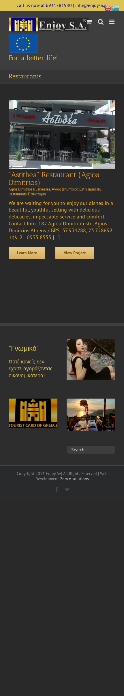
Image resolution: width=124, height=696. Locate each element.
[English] (108, 7)
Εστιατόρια (37, 194)
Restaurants (18, 194)
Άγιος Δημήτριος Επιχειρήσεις (76, 189)
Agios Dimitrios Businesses (29, 189)
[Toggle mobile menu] (112, 22)
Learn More (27, 252)
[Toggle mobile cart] (89, 22)
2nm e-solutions (74, 478)
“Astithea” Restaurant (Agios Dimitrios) (54, 178)
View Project (75, 252)
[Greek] (116, 7)
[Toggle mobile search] (101, 22)
